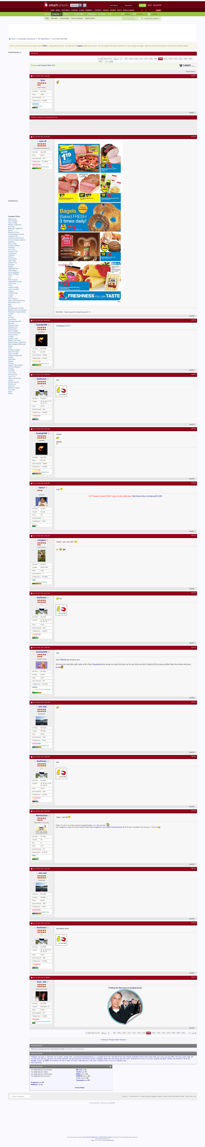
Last (110, 62)
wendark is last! (36, 1060)
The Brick (11, 371)
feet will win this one (119, 1057)
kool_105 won (41, 1059)
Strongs (11, 363)
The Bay (11, 369)
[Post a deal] (158, 10)
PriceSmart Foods (14, 333)
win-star (43, 707)
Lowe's (10, 297)
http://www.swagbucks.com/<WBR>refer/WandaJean (104, 827)
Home (52, 10)
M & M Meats (13, 299)
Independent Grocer (15, 282)
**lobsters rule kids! (37, 1057)
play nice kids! (125, 1059)
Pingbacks (35, 1082)
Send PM (191, 113)
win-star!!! (74, 1060)
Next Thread (120, 1040)
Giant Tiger (12, 261)
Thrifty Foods (12, 374)
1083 (131, 59)
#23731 (193, 75)
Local (141, 14)
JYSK (10, 285)
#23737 (193, 535)
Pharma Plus (12, 329)
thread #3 (179, 1059)
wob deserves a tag (85, 1060)
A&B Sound (12, 219)
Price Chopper (13, 331)
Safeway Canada (14, 350)
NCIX (10, 316)
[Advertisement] (74, 126)
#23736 (193, 483)
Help (150, 5)
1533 (141, 59)
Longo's (10, 295)
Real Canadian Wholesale (17, 344)
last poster (57, 1059)
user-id (42, 141)
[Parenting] (153, 10)
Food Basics (12, 253)
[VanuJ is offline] (41, 502)
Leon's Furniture (13, 289)
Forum (56, 14)
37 (42, 161)
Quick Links (89, 18)
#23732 (193, 136)
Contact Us (125, 1096)
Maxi (10, 304)
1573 (146, 59)
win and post (54, 1060)
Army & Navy (12, 223)
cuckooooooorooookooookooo (83, 1057)
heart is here (144, 1057)
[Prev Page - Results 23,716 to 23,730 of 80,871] (121, 59)
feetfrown (41, 379)
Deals (58, 10)
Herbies (10, 266)
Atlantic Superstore (14, 225)
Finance (106, 10)
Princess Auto (13, 335)
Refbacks (34, 1084)
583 (126, 59)
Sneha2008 (41, 652)
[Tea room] (142, 10)
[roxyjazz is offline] (41, 555)
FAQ (47, 18)
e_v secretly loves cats (103, 1057)
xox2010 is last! (102, 1060)
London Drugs (13, 293)
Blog (47, 14)
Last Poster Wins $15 (46, 65)
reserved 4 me (135, 1059)
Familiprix (11, 247)
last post (50, 1059)
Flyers (81, 10)
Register (157, 5)
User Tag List (34, 53)
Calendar (54, 18)
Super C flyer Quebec (15, 365)
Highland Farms (13, 268)
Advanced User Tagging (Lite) (90, 1137)
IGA (9, 278)
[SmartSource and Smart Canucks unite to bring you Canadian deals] (17, 206)
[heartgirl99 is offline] (41, 340)
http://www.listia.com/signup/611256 (147, 496)
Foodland (11, 255)
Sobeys (10, 357)
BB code (79, 1070)
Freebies (89, 10)
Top (110, 14)
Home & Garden (128, 10)
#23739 (193, 647)
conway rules (67, 1057)
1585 (170, 59)
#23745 (193, 977)
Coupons (74, 10)
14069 (188, 65)
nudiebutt (99, 1059)
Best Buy (11, 227)
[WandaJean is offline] (41, 829)
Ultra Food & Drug (14, 378)
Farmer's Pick (13, 251)
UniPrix (10, 380)
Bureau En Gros (13, 232)
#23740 (193, 702)
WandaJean (42, 815)
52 (42, 684)
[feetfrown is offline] (41, 392)
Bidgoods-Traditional (15, 228)
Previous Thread (108, 1040)
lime (43, 80)
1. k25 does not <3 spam (53, 1057)
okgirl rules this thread (111, 1059)
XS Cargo (11, 390)
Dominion (11, 242)
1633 (180, 59)
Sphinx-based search (108, 1140)
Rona (10, 348)
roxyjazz (41, 540)
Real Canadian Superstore (17, 342)
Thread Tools (190, 71)
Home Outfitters (13, 274)
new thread (86, 1059)
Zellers (10, 393)
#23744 (193, 923)
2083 (190, 59)
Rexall (10, 346)
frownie (128, 1057)
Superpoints (97, 664)
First (117, 59)
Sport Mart (11, 359)
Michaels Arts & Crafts (16, 308)
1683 (185, 59)
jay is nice (160, 1057)
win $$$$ (46, 1060)
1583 (160, 59)
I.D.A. (10, 276)
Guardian (11, 264)
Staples (10, 361)
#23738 (193, 593)
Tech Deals (65, 10)
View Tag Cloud (36, 1062)
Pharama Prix (13, 327)
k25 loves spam (180, 1057)
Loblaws (11, 291)
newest (93, 1059)
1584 (165, 59)
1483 (136, 59)
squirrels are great (160, 1059)
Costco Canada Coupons (16, 240)
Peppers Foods (13, 325)
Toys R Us (11, 376)
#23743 (193, 868)
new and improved (75, 1059)
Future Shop (12, 259)
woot (94, 1060)
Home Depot (12, 270)
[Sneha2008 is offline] (41, 665)
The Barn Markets (14, 367)
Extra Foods (12, 244)
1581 (151, 59)
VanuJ (42, 487)
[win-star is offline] (41, 721)
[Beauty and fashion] (146, 10)
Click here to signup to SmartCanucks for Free (44, 117)
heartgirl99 (41, 325)
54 (42, 577)
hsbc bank (152, 1057)
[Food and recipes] (149, 10)
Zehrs (10, 391)
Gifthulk (63, 660)
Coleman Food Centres (16, 238)
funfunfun (135, 1057)
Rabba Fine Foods (14, 340)
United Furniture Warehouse (13, 383)
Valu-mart (11, 386)
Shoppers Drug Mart (15, 355)
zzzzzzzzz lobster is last (117, 1060)
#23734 (193, 374)
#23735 (193, 428)
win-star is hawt (64, 1060)
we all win (186, 1059)
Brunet (10, 230)
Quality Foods (13, 338)
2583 (100, 61)
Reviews (113, 10)
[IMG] (78, 1074)
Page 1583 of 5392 (106, 59)
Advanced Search (151, 18)
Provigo (10, 336)
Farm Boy (11, 249)
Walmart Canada (14, 388)
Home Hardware (13, 272)
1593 (175, 59)
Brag (127, 14)
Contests (98, 10)
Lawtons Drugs (13, 287)
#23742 (193, 811)
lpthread (65, 1059)
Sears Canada (13, 354)
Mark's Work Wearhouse (16, 301)
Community (64, 18)
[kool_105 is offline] (41, 996)
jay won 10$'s (169, 1057)
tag (174, 1059)
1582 (156, 59)
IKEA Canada (12, 280)
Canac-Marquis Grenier (16, 234)
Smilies (79, 1072)
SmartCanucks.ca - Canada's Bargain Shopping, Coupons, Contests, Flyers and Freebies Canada (156, 1096)
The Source (12, 373)
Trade (156, 14)
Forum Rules (79, 1088)
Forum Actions (76, 18)
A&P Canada (12, 221)
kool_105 (41, 982)
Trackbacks (80, 1080)
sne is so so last (147, 1059)
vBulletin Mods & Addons (105, 1137)
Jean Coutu (12, 283)
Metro (10, 306)
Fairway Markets (14, 245)
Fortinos (11, 257)
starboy (169, 1059)
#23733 (193, 320)
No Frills (11, 317)
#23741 (193, 756)
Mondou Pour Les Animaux (17, 310)
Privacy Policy (189, 1096)
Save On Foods (13, 352)
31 (42, 852)
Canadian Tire (13, 236)
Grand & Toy (12, 263)
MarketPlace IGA (14, 302)
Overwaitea (12, 319)
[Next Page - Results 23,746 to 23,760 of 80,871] (106, 61)
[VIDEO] (79, 1076)
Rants (119, 10)
